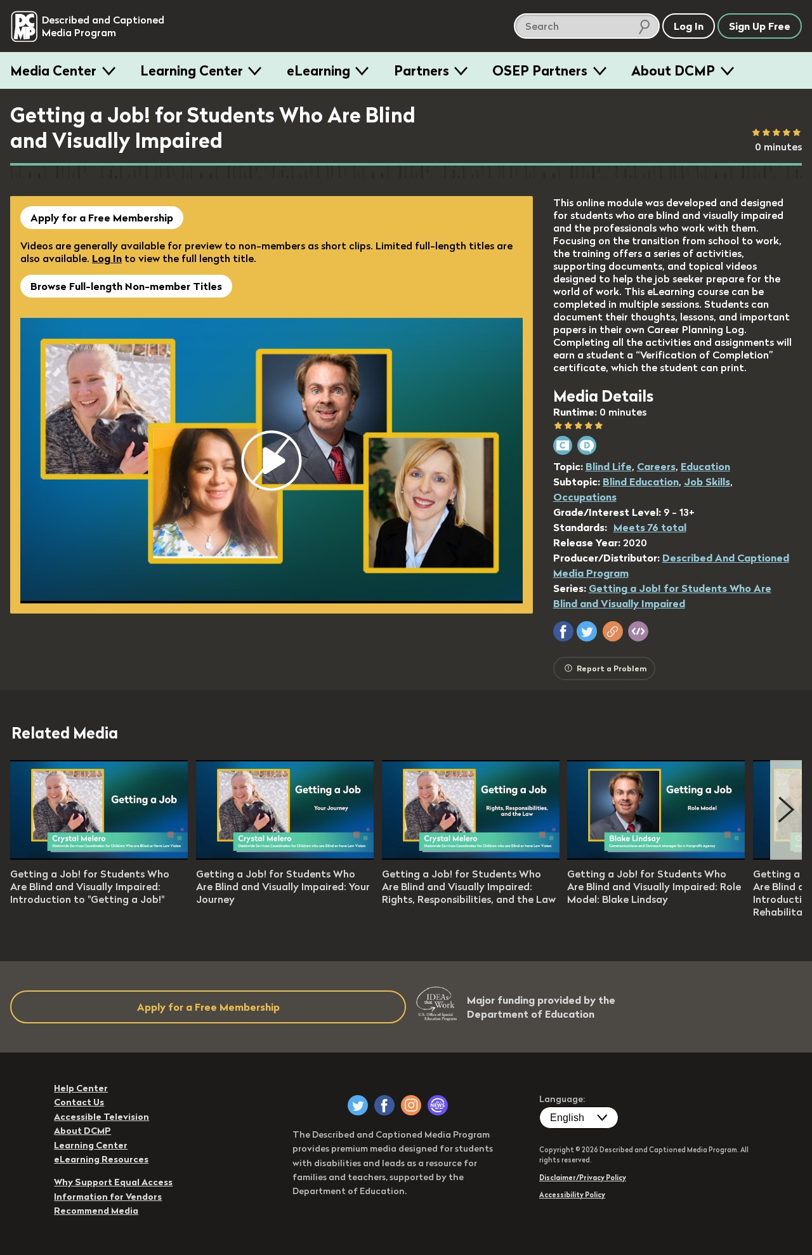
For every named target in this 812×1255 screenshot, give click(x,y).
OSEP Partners (539, 70)
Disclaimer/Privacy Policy (582, 1177)
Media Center (53, 70)
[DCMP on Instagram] (411, 1105)
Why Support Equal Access (113, 1182)
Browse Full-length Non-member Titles (126, 286)
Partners (421, 70)
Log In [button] (689, 26)
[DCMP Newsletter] (438, 1105)
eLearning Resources (101, 1159)
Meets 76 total (649, 527)
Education (705, 466)
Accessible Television (101, 1116)
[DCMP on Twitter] (358, 1105)
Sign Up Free (759, 26)
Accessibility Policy (572, 1194)
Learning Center (191, 70)
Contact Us (79, 1102)
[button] (563, 631)
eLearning (318, 70)
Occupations (585, 496)
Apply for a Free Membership (101, 217)
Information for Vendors (108, 1196)
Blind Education (641, 481)
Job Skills (707, 481)
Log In (107, 258)
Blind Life (609, 466)
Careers (656, 466)
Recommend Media (96, 1210)
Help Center (81, 1088)
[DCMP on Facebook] (384, 1105)
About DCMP (673, 70)
